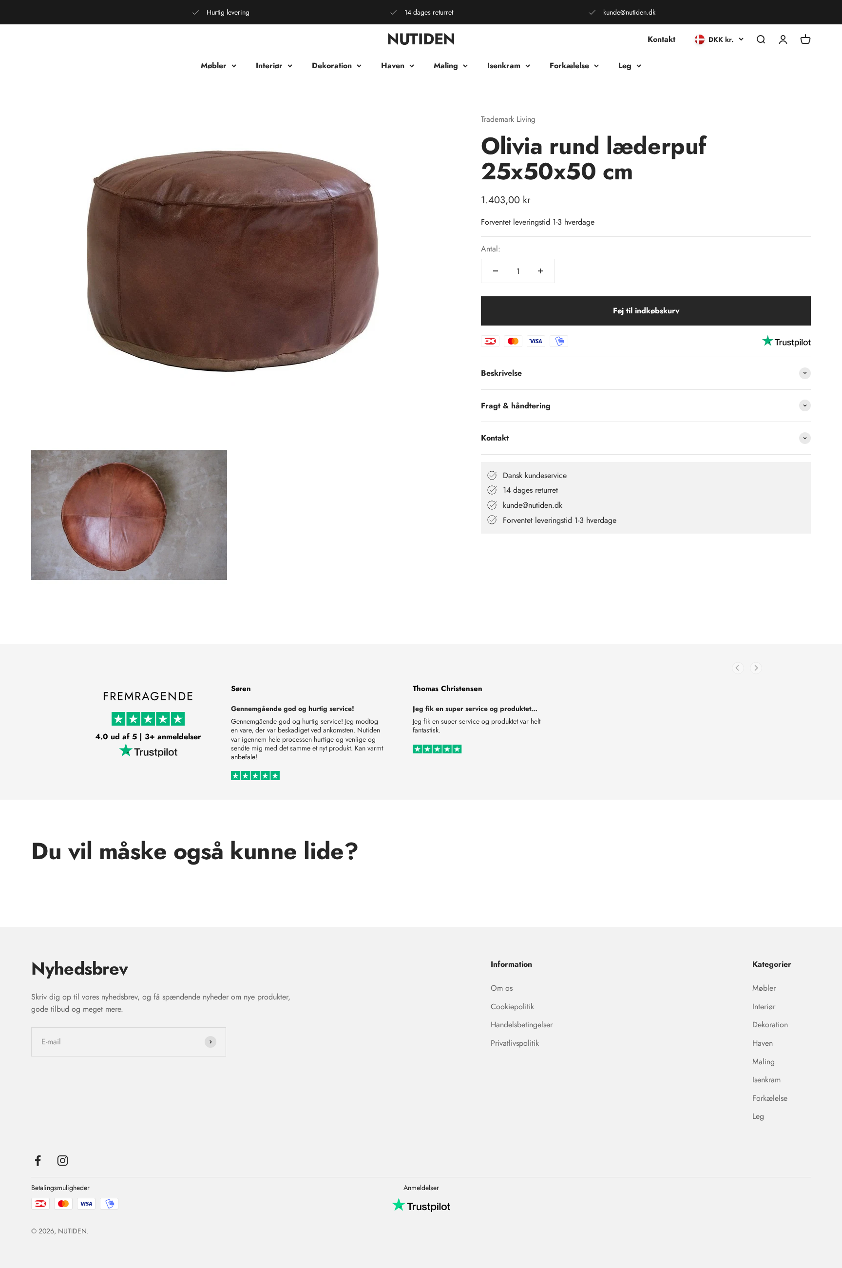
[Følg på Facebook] (37, 1160)
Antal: (490, 248)
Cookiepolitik (512, 1006)
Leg (625, 65)
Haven (392, 65)
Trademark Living (508, 119)
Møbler (214, 65)
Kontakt (661, 39)
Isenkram (503, 65)
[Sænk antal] (495, 271)
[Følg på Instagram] (62, 1160)
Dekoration (332, 65)
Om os (502, 988)
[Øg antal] (540, 271)
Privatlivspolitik (515, 1043)
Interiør (269, 65)
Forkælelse (569, 65)
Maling (446, 65)
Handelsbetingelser (522, 1024)
